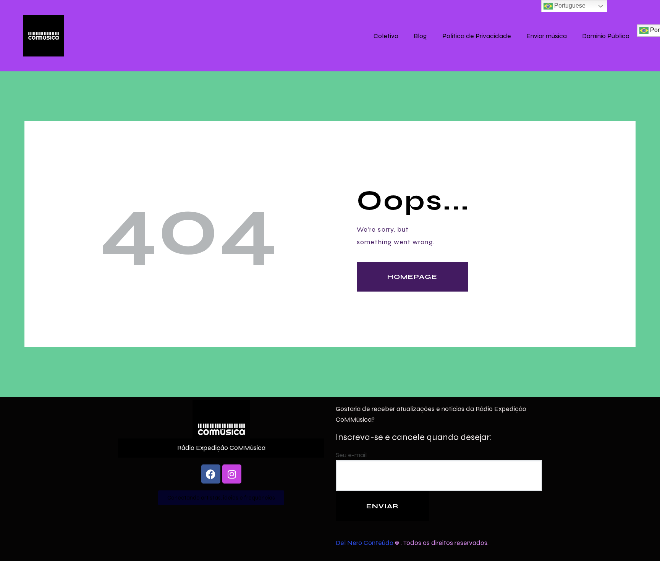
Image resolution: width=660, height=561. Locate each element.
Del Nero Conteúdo (364, 542)
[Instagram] (231, 474)
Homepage (412, 276)
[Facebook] (210, 474)
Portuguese (569, 5)
